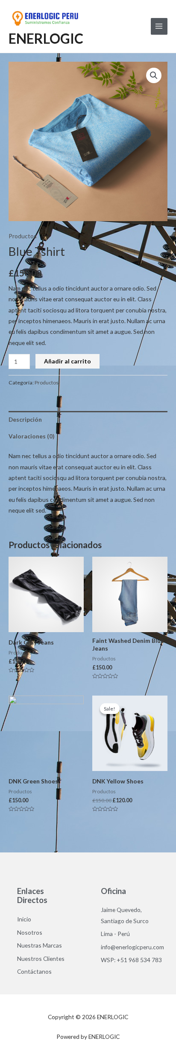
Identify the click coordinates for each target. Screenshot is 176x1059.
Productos (23, 236)
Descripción (25, 419)
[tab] (88, 419)
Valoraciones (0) (31, 436)
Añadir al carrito (67, 361)
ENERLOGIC (46, 38)
